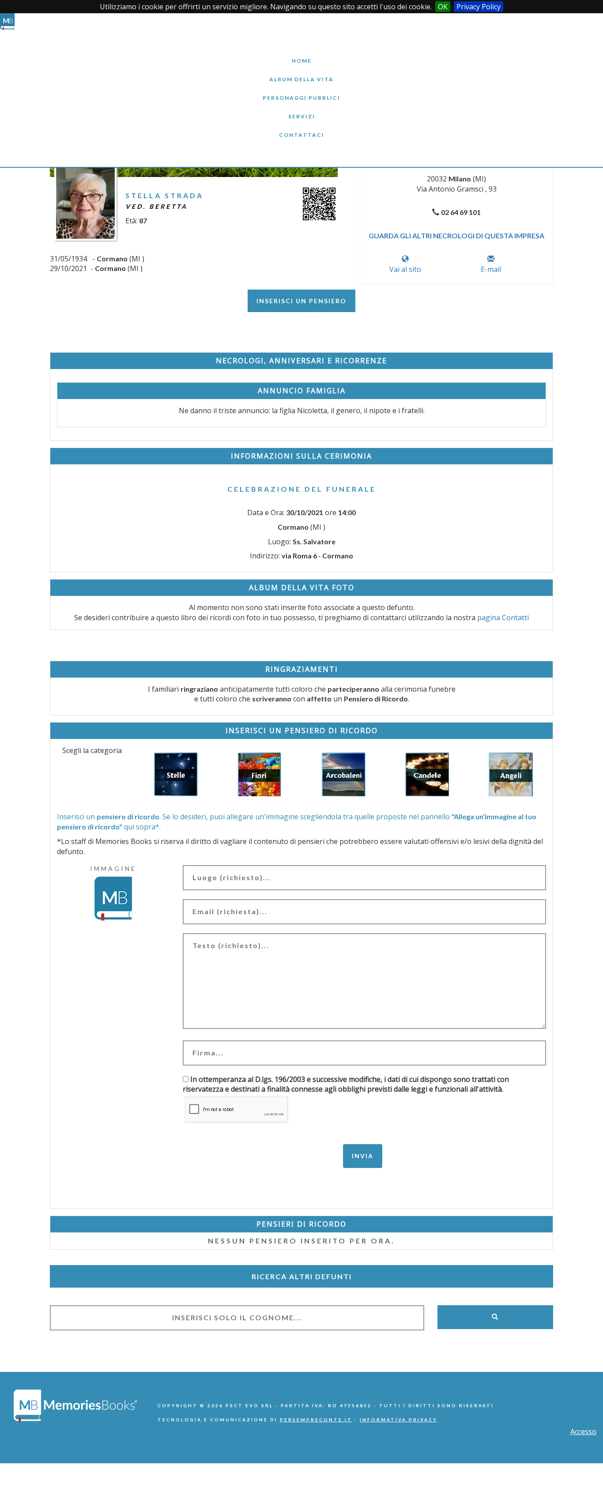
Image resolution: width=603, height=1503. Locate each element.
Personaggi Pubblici (301, 91)
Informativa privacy (398, 1419)
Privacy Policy (478, 6)
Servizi (301, 109)
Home (301, 54)
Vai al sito (405, 269)
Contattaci (301, 128)
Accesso (583, 1431)
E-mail (491, 269)
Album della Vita (302, 72)
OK (443, 6)
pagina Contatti (503, 617)
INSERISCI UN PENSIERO (301, 301)
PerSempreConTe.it (316, 1419)
